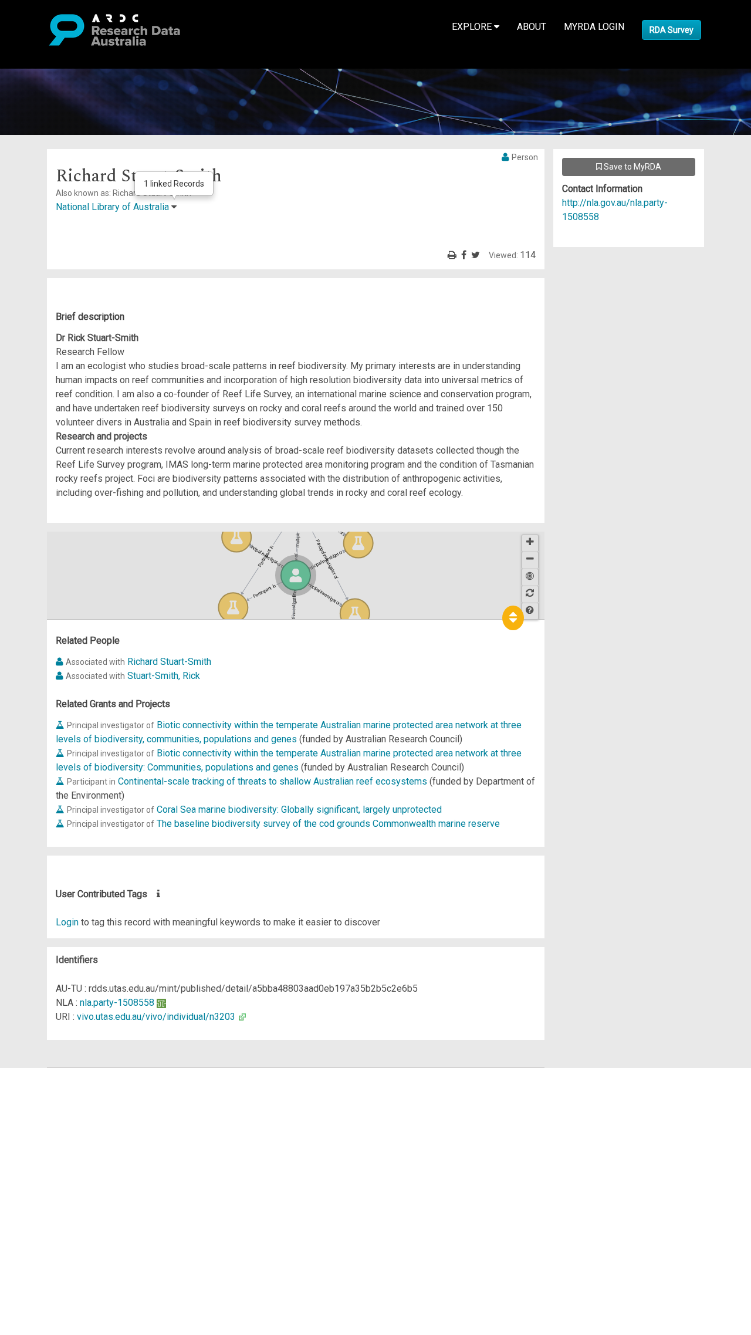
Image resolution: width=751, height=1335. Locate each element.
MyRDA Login (594, 26)
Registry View (65, 1159)
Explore (473, 26)
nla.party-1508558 (117, 1002)
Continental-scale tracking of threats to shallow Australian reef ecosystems (272, 781)
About (531, 26)
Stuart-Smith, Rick (163, 675)
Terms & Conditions (76, 1180)
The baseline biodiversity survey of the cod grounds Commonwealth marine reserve (328, 823)
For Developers (68, 1131)
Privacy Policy (65, 1194)
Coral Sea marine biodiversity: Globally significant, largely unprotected (299, 809)
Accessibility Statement (85, 1208)
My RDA (53, 1088)
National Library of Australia (112, 206)
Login (67, 922)
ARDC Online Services (81, 1145)
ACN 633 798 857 (36, 1229)
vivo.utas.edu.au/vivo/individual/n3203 (156, 1016)
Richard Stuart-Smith (169, 661)
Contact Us (58, 1102)
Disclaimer (58, 1117)
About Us (55, 1074)
